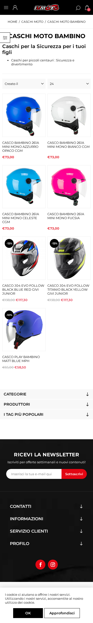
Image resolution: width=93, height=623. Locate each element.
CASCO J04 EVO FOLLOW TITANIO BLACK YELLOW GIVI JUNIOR (68, 289)
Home (12, 22)
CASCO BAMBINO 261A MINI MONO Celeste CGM (20, 218)
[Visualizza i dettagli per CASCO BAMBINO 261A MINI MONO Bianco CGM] (69, 115)
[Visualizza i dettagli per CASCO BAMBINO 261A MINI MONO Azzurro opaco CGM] (23, 115)
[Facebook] (40, 565)
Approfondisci (62, 613)
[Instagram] (53, 565)
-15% (9, 243)
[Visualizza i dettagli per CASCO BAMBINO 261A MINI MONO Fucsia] (69, 186)
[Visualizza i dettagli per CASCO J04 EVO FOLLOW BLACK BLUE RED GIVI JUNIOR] (23, 258)
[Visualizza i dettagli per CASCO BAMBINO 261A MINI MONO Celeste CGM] (23, 186)
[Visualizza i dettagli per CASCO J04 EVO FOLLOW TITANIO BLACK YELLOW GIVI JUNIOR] (69, 258)
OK (28, 613)
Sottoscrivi (74, 474)
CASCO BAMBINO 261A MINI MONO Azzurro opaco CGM (20, 147)
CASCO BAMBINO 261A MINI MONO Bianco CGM (68, 145)
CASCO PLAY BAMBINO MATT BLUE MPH (21, 359)
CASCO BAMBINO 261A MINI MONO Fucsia (65, 216)
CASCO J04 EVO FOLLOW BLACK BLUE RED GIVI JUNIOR (23, 289)
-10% (9, 315)
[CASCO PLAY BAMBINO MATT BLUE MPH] (23, 329)
